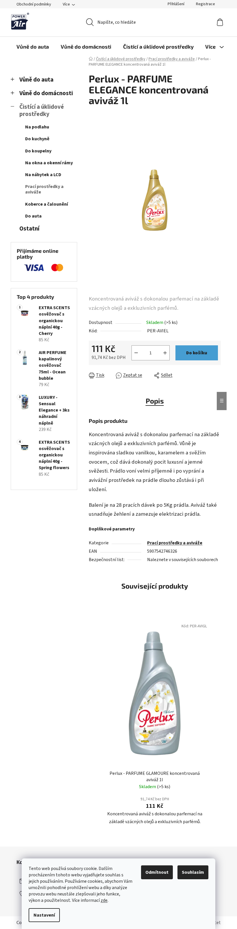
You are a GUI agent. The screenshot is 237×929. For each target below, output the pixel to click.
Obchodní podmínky (33, 4)
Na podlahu (37, 127)
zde (104, 900)
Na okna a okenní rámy (49, 163)
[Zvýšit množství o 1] (165, 353)
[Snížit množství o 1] (136, 353)
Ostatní (29, 228)
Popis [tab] (155, 401)
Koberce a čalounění (46, 204)
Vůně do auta (36, 79)
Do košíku (196, 353)
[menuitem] (33, 46)
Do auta (33, 216)
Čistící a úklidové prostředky (41, 110)
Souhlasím (193, 872)
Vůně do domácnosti (46, 93)
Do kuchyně (37, 139)
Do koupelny (38, 151)
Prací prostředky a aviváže (44, 189)
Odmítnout (157, 872)
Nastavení (44, 915)
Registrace (205, 4)
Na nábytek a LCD (43, 175)
